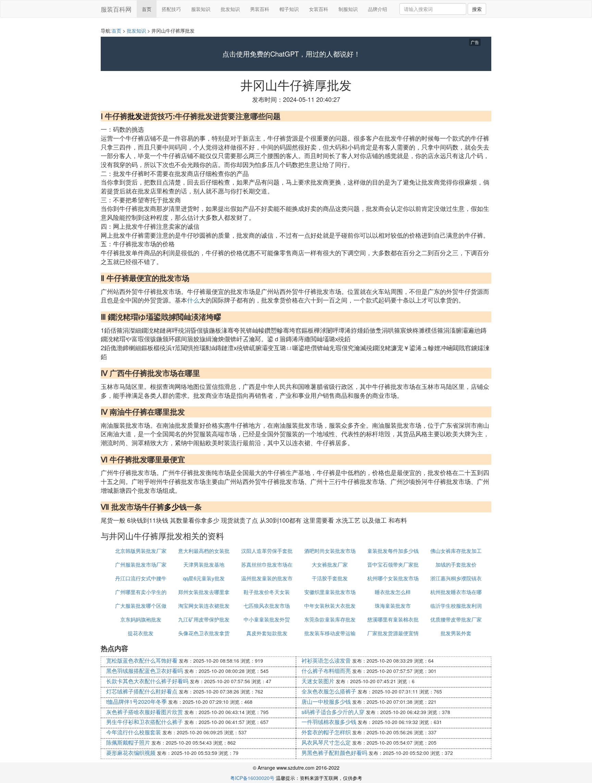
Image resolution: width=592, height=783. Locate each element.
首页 (146, 8)
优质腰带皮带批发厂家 (456, 619)
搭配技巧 (171, 8)
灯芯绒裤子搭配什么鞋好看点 (141, 691)
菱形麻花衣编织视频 (131, 753)
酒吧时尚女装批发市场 (330, 550)
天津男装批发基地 (203, 564)
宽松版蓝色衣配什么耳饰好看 (141, 660)
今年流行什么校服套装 (133, 732)
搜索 (477, 8)
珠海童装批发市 (393, 605)
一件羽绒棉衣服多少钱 (328, 722)
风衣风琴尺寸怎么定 (326, 742)
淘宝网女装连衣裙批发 (204, 605)
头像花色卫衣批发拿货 (204, 633)
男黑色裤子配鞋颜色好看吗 (334, 753)
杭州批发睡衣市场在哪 (456, 591)
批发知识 (230, 8)
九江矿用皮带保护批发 (204, 619)
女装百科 (318, 8)
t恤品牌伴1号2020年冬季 (136, 701)
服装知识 (200, 8)
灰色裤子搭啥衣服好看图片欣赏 (144, 712)
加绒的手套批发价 (456, 564)
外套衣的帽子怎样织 (326, 732)
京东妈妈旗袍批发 (140, 619)
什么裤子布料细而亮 (326, 671)
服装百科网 (116, 8)
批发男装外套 (456, 633)
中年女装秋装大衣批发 (330, 605)
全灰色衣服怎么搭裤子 (328, 691)
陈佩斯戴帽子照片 (128, 742)
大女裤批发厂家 (330, 564)
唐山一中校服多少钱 (326, 701)
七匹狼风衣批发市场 (267, 605)
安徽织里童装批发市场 (330, 591)
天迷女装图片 (317, 681)
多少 (171, 506)
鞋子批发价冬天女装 (267, 591)
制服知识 (348, 8)
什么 (193, 299)
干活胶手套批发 (330, 578)
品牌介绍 (377, 8)
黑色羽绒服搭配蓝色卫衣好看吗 (144, 671)
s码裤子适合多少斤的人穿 (333, 712)
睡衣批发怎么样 (393, 591)
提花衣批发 (140, 633)
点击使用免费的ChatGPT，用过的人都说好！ (291, 54)
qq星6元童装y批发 (204, 578)
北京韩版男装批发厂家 (140, 550)
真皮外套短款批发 (266, 633)
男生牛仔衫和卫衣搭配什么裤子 (144, 722)
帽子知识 (289, 8)
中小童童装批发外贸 (267, 619)
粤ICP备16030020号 (252, 777)
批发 (135, 115)
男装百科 (259, 8)
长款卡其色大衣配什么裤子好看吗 (147, 681)
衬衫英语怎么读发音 (326, 660)
